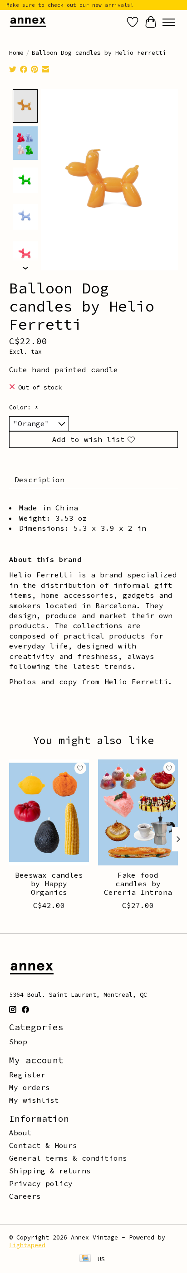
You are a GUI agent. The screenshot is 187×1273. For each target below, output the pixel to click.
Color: (23, 407)
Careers (25, 1196)
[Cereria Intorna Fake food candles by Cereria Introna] (138, 812)
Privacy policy (41, 1183)
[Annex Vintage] (28, 22)
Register (27, 1074)
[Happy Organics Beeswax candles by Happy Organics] (49, 812)
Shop (18, 1041)
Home (16, 53)
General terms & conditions (68, 1158)
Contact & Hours (43, 1145)
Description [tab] (39, 479)
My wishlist (34, 1100)
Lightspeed (27, 1245)
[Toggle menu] (169, 22)
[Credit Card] (85, 1258)
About (20, 1132)
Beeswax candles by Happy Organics (49, 883)
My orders (29, 1087)
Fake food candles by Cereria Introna (138, 883)
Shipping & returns (50, 1170)
